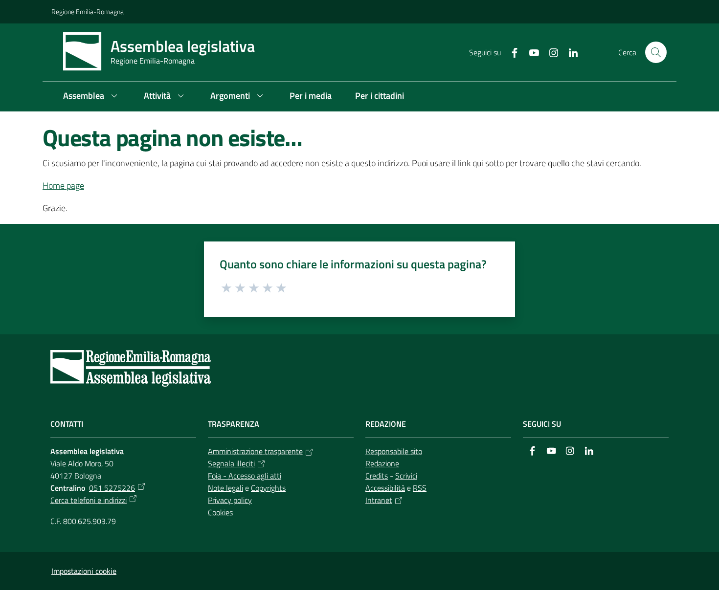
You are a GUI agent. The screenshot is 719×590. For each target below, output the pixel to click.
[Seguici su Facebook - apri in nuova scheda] (510, 52)
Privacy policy (230, 500)
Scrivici (406, 475)
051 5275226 (112, 488)
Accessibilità (385, 488)
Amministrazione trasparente (255, 451)
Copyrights (268, 488)
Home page (63, 185)
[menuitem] (91, 96)
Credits (376, 475)
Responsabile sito (393, 451)
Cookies (220, 512)
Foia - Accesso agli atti (244, 475)
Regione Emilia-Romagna (87, 11)
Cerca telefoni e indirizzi (88, 500)
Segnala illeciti (231, 463)
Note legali (225, 488)
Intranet (378, 500)
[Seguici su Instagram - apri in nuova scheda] (550, 52)
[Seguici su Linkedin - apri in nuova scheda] (569, 52)
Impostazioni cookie (83, 571)
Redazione (382, 463)
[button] (656, 52)
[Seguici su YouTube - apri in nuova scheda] (530, 52)
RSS (420, 488)
